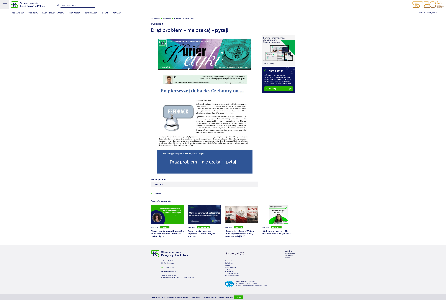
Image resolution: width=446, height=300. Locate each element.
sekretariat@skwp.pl (168, 271)
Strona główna (155, 18)
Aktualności (167, 18)
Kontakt (238, 297)
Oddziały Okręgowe (428, 13)
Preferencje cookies (232, 275)
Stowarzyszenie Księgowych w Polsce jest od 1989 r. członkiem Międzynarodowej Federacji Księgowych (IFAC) (251, 283)
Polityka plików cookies (209, 297)
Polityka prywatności (226, 297)
